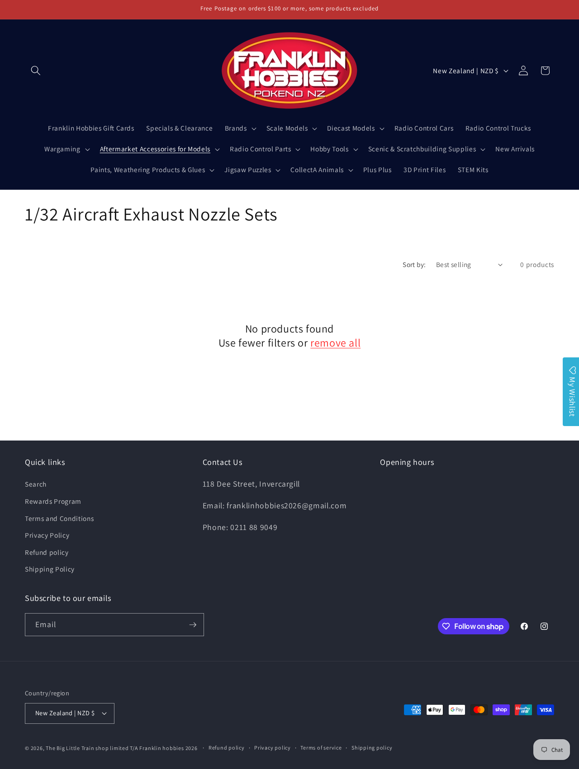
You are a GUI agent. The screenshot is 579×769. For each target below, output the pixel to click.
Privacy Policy (47, 534)
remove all (335, 343)
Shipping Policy (50, 568)
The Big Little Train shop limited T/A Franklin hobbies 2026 (122, 748)
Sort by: (414, 264)
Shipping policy (372, 747)
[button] (36, 70)
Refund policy (47, 552)
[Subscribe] (193, 625)
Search (36, 483)
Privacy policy (272, 747)
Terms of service (321, 747)
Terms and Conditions (59, 518)
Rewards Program (53, 501)
